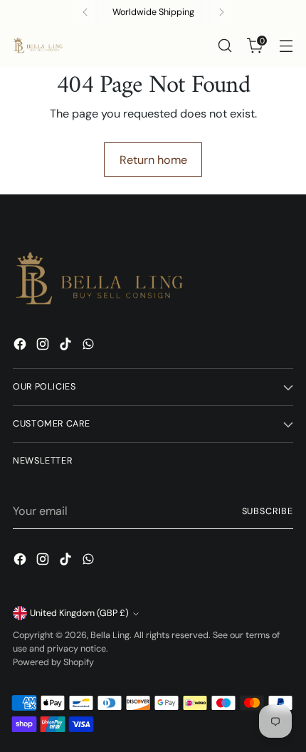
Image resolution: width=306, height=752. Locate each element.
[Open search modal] (224, 46)
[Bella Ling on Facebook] (21, 346)
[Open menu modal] (285, 46)
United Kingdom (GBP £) (79, 613)
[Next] (221, 12)
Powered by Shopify (53, 662)
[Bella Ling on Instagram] (44, 346)
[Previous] (85, 12)
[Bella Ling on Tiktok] (66, 346)
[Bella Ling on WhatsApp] (89, 346)
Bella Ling (110, 635)
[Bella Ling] (38, 46)
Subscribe (268, 511)
